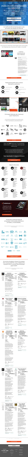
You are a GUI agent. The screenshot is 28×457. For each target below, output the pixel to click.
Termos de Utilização (20, 450)
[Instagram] (12, 295)
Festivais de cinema (12, 453)
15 (17, 438)
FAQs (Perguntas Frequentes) (12, 450)
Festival (6, 295)
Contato (16, 449)
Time (16, 451)
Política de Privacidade (21, 452)
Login (14, 20)
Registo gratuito (14, 18)
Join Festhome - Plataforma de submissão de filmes (14, 160)
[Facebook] (9, 294)
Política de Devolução (21, 454)
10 (11, 438)
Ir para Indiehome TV (7, 214)
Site (8, 295)
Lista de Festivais (14, 441)
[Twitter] (11, 295)
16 (18, 438)
